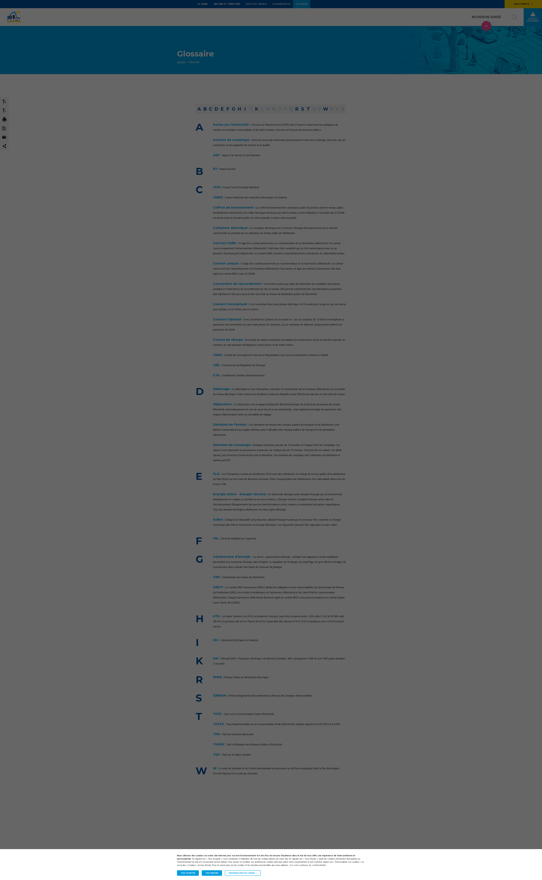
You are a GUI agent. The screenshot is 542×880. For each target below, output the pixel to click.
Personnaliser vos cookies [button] (242, 873)
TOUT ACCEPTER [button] (188, 873)
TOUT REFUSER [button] (212, 873)
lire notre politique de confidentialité (308, 865)
